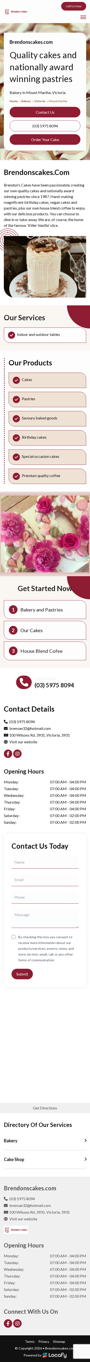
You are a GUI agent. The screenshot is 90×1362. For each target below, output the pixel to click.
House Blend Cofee (41, 651)
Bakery (26, 101)
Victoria (40, 101)
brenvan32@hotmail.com (30, 728)
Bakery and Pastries (41, 609)
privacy (43, 1341)
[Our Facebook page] (8, 754)
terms (30, 1341)
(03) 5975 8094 (54, 685)
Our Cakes (31, 630)
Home (14, 101)
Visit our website (23, 741)
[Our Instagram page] (17, 754)
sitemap (59, 1341)
